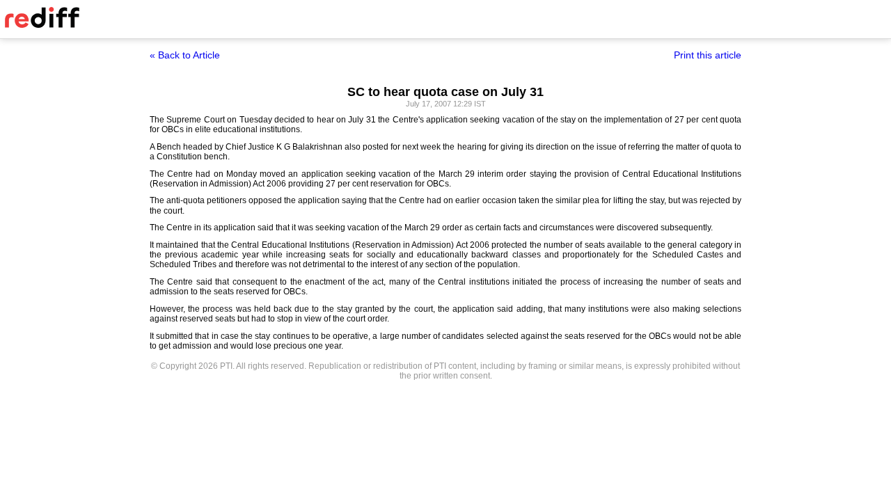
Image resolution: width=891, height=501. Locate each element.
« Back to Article (185, 55)
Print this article (707, 55)
